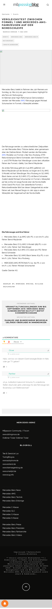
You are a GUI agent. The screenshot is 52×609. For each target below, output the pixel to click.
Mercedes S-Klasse (10, 518)
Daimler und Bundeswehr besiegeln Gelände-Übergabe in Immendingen (26, 321)
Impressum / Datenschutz (27, 552)
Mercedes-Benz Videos (12, 535)
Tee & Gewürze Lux (11, 454)
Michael (30, 284)
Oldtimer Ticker (9, 438)
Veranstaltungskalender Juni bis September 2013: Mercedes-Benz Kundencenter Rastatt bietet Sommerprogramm (26, 310)
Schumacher (9, 287)
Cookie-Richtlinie (27, 554)
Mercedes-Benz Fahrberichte (14, 532)
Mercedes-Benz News (12, 490)
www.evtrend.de (9, 464)
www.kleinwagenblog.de (13, 468)
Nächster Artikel (26, 317)
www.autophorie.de (10, 461)
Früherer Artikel (26, 303)
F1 (14, 284)
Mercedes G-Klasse (11, 514)
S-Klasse (39, 284)
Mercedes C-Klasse (11, 507)
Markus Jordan (10, 32)
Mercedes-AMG (16, 36)
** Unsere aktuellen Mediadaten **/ (25, 558)
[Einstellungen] (4, 603)
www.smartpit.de (9, 471)
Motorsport (8, 40)
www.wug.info (8, 475)
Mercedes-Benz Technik (12, 497)
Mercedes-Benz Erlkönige (13, 501)
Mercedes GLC (9, 511)
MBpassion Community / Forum (16, 431)
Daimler (7, 284)
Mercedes (21, 284)
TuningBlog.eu (8, 457)
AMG (23, 101)
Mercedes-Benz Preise (12, 525)
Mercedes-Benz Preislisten (13, 528)
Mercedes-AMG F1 (31, 36)
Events (5, 36)
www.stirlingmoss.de (11, 434)
